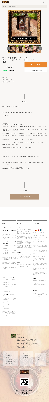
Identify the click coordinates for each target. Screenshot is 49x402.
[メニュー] (46, 2)
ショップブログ (26, 353)
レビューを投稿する (24, 197)
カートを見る (39, 357)
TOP (3, 6)
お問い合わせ (39, 359)
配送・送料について (9, 355)
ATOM (26, 357)
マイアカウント (40, 355)
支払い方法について (9, 359)
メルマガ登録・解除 (26, 355)
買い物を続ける (5, 82)
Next (40, 48)
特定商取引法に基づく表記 (7, 79)
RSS (23, 357)
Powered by (17, 393)
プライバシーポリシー (10, 363)
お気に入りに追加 (36, 70)
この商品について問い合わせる (8, 81)
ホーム (7, 353)
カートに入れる (37, 65)
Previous (8, 48)
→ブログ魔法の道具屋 (21, 347)
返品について (4, 77)
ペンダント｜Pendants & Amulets (11, 6)
